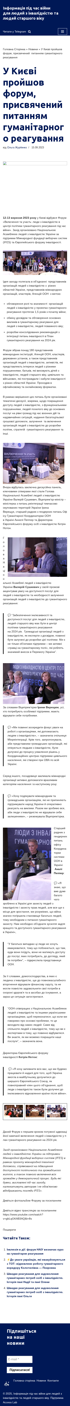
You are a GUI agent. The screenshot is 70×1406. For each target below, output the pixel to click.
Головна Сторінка (14, 49)
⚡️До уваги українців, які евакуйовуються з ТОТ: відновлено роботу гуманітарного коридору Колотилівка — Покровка (36, 1263)
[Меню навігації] (62, 31)
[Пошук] (29, 31)
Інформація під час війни (26, 8)
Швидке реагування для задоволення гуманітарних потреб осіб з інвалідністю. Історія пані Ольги (35, 1292)
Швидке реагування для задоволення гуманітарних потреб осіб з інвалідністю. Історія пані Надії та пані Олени (35, 1278)
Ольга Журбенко (17, 147)
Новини (33, 49)
